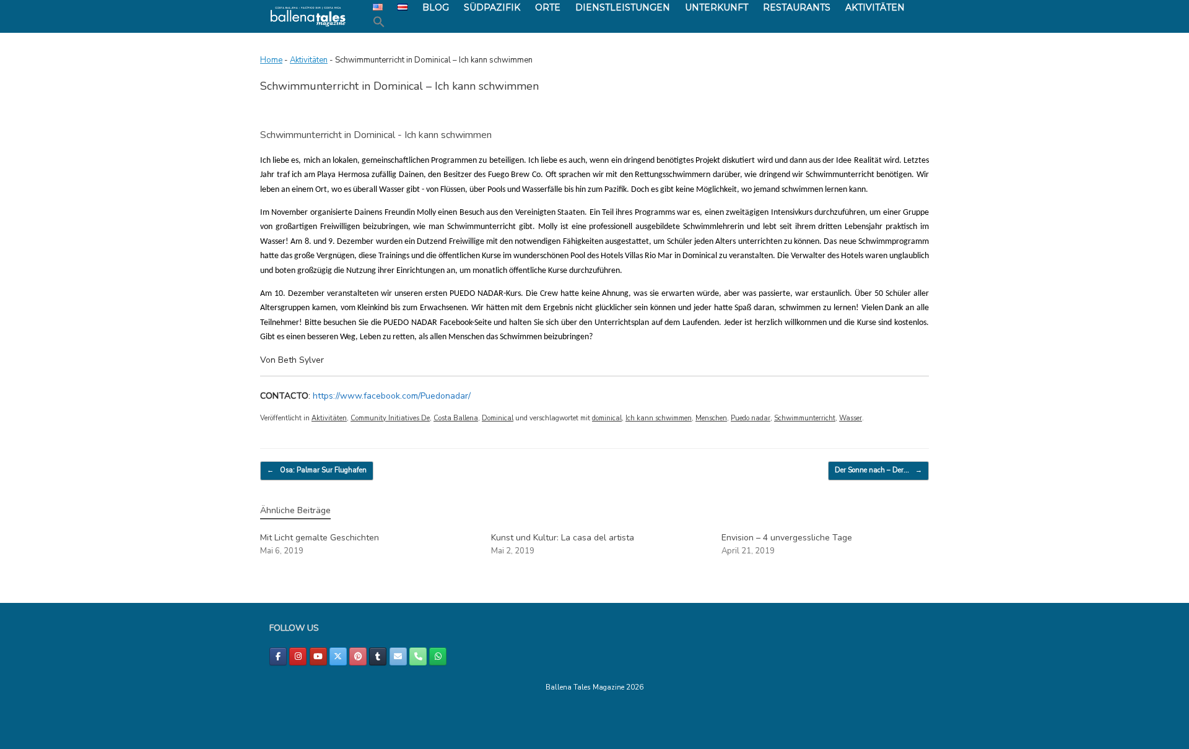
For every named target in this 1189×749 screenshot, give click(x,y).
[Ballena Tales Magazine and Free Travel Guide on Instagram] (298, 656)
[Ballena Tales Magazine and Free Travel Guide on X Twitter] (338, 656)
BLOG (435, 7)
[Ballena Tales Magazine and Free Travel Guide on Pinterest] (358, 656)
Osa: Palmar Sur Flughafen (317, 470)
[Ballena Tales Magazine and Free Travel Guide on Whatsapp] (437, 656)
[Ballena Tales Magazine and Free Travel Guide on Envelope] (398, 656)
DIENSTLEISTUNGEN (622, 7)
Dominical (497, 418)
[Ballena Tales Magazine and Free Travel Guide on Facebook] (278, 656)
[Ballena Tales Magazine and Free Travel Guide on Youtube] (318, 656)
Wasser (850, 418)
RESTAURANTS (796, 7)
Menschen (711, 418)
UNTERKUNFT (716, 7)
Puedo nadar (750, 418)
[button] (379, 22)
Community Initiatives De (390, 418)
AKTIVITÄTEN (875, 7)
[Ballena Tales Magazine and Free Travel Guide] (308, 16)
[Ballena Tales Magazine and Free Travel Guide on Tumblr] (377, 656)
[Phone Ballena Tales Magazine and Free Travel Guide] (418, 656)
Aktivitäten (309, 60)
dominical (607, 418)
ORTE (547, 7)
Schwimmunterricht (804, 418)
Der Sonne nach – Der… (878, 470)
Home (271, 60)
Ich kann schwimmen (658, 418)
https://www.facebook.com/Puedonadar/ (392, 396)
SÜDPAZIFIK (492, 7)
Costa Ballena (455, 418)
